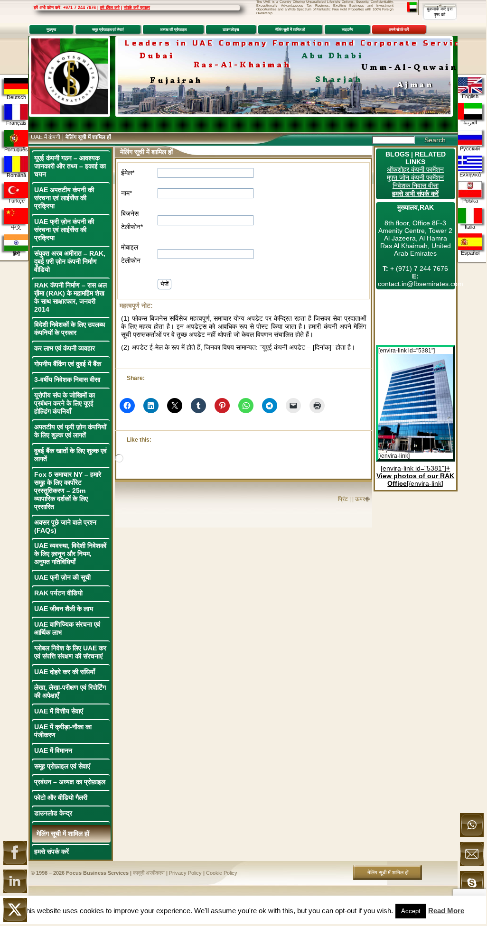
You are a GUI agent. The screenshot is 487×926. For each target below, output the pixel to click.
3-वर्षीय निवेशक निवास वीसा (67, 379)
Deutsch (16, 97)
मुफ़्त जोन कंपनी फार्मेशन (415, 177)
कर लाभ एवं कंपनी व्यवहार (64, 348)
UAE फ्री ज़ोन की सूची (62, 577)
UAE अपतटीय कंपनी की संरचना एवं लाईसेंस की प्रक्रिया (64, 198)
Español (470, 253)
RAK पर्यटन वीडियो (58, 593)
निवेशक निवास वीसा (416, 185)
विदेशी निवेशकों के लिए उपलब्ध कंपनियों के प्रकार (69, 328)
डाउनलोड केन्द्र (53, 813)
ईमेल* (127, 172)
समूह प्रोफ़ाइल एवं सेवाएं (107, 30)
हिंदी (16, 254)
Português (16, 149)
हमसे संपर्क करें (399, 30)
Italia (470, 227)
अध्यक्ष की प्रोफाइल (173, 30)
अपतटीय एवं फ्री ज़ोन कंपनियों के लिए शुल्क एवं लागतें (70, 431)
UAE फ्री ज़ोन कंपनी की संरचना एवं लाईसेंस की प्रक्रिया (64, 229)
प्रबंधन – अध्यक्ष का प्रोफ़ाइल (69, 782)
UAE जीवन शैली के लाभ (63, 608)
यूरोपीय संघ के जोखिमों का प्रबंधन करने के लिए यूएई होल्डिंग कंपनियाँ (64, 403)
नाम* (126, 193)
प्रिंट (343, 499)
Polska (470, 201)
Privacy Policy (185, 873)
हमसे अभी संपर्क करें (415, 193)
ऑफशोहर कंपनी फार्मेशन (415, 169)
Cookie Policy (221, 873)
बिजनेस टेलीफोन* (132, 220)
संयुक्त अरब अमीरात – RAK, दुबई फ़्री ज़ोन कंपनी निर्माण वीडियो (69, 261)
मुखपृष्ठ (51, 30)
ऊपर (360, 499)
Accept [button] (411, 911)
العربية (470, 122)
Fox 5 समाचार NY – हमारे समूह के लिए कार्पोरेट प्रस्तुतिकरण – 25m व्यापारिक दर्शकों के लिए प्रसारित (67, 490)
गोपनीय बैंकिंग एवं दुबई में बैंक (67, 364)
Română (16, 175)
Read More (446, 911)
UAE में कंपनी (45, 137)
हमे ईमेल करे (110, 7)
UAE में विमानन (53, 750)
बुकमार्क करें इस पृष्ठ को (440, 11)
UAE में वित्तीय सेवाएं (58, 711)
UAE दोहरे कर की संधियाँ (64, 672)
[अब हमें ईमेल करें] (472, 864)
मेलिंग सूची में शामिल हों (290, 30)
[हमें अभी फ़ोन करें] (472, 835)
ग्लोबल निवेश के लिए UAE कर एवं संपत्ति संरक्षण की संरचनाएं (70, 652)
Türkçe (16, 201)
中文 (16, 227)
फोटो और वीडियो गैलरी (60, 797)
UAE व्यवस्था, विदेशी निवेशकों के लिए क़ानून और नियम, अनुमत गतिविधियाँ (70, 553)
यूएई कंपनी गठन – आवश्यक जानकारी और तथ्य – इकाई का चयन (70, 166)
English (470, 96)
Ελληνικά (470, 174)
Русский (470, 148)
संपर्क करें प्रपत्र (137, 7)
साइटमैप (347, 30)
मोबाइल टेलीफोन (130, 253)
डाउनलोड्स (231, 30)
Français (16, 123)
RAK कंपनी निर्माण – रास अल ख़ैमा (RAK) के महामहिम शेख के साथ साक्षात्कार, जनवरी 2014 (70, 297)
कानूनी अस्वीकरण (149, 873)
